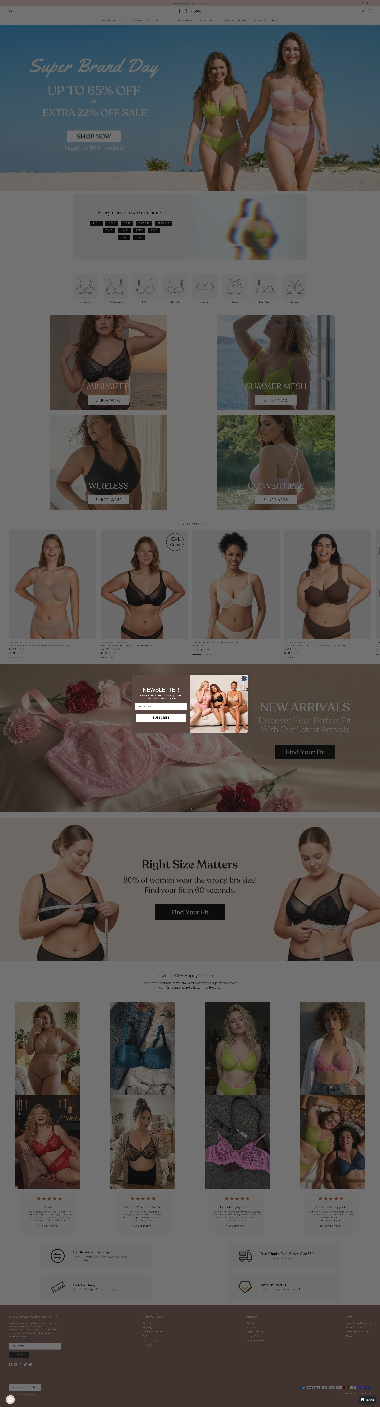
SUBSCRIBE (161, 717)
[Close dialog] (244, 678)
